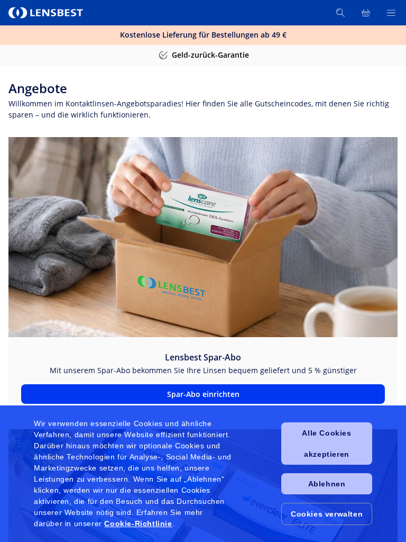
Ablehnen (327, 484)
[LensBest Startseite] (46, 13)
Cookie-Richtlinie (138, 523)
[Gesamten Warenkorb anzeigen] (365, 12)
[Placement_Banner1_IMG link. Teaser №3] (203, 237)
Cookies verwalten (327, 514)
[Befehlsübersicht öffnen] (391, 12)
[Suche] (340, 12)
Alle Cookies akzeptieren (326, 443)
